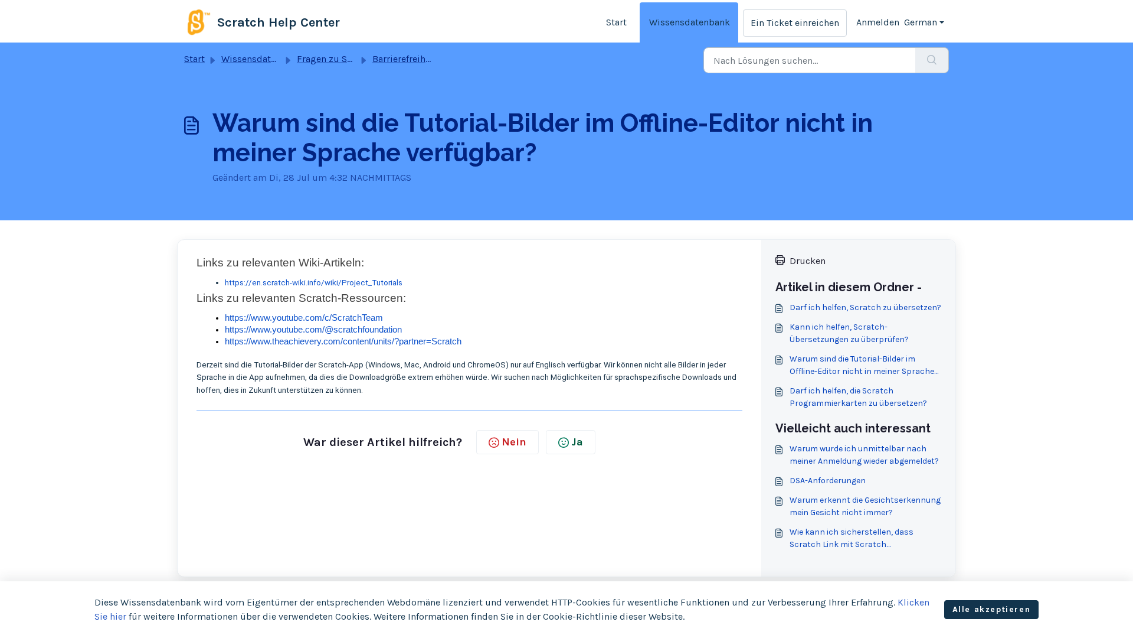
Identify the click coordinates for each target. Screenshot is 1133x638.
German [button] (920, 22)
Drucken (808, 260)
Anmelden (877, 22)
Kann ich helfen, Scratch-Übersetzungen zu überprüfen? (849, 333)
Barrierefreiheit (404, 58)
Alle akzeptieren (991, 609)
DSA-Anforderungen (828, 481)
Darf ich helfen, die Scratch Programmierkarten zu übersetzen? (858, 397)
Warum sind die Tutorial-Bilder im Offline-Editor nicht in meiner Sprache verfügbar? (862, 365)
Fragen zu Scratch (335, 58)
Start (616, 22)
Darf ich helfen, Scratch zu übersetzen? (865, 307)
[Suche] (932, 60)
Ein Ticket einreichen (795, 22)
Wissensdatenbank (689, 22)
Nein (514, 441)
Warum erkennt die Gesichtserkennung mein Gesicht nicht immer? (865, 506)
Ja (577, 441)
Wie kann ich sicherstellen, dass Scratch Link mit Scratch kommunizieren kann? (851, 539)
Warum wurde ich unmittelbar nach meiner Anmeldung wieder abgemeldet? (864, 455)
